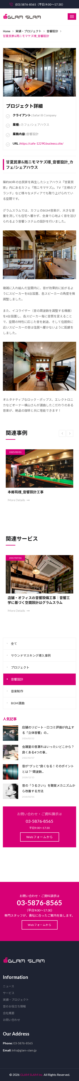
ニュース (8, 986)
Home (6, 31)
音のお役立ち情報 (14, 1006)
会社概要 (8, 1013)
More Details (17, 500)
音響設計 (52, 31)
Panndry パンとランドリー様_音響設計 (38, 492)
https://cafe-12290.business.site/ (41, 143)
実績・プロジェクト (28, 31)
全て (14, 643)
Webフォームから (39, 837)
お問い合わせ (11, 1019)
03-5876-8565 (39, 902)
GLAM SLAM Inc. (31, 1074)
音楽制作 (17, 691)
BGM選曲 (18, 703)
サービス (8, 993)
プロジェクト (20, 667)
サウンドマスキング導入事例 (31, 655)
